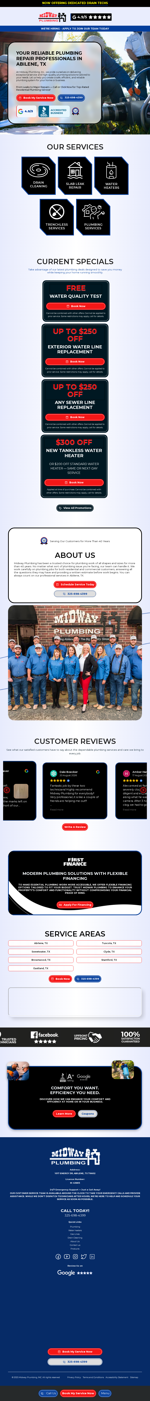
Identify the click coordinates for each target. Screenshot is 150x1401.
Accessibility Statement (117, 1377)
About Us (75, 1241)
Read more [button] (56, 810)
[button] (105, 1393)
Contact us (75, 1245)
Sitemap (134, 1377)
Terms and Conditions (93, 1377)
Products (75, 1248)
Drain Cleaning (75, 1237)
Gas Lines (75, 1234)
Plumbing (75, 1226)
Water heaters (75, 1230)
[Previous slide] (6, 790)
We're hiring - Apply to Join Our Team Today (75, 28)
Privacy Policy (74, 1377)
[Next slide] (143, 790)
